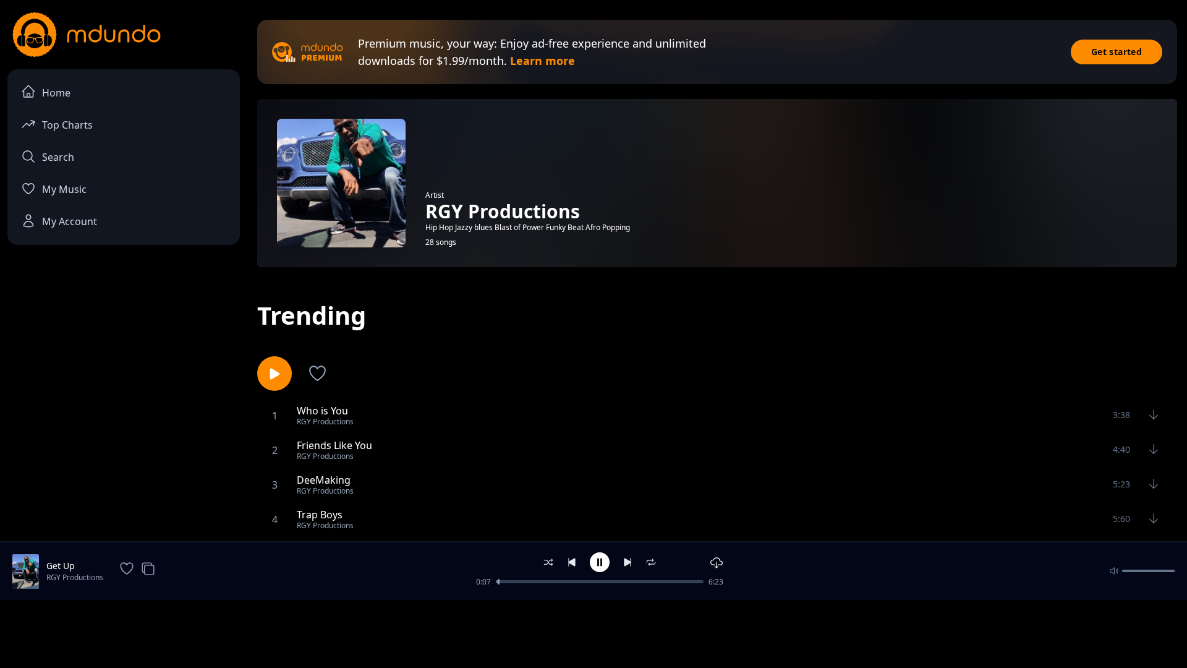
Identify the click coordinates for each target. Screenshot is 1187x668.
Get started (1116, 52)
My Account (69, 221)
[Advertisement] (593, 633)
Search (58, 157)
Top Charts (67, 125)
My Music (64, 189)
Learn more (542, 60)
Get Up (60, 566)
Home (56, 93)
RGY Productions (74, 577)
